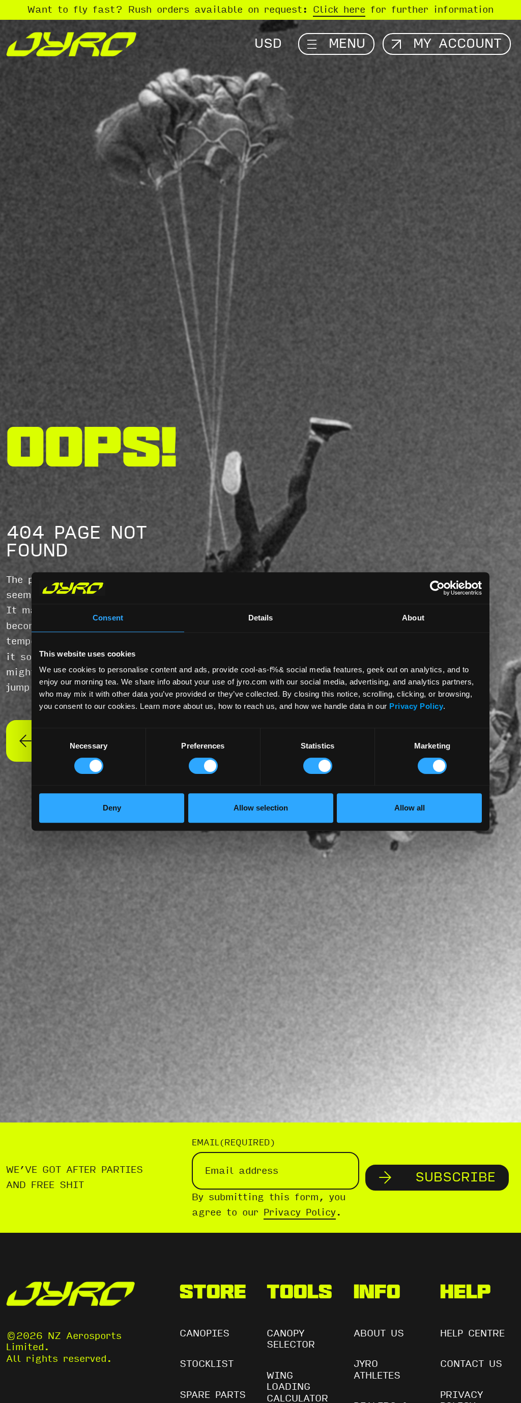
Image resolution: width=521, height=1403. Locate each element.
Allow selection (261, 807)
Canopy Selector (291, 1339)
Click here (339, 9)
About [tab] (413, 617)
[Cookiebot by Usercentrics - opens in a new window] (437, 588)
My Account (457, 43)
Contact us (471, 1363)
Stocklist (207, 1363)
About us (379, 1333)
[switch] (203, 766)
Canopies (204, 1333)
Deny (112, 807)
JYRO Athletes (377, 1369)
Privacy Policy (416, 706)
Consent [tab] (108, 617)
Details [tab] (260, 617)
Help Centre (472, 1333)
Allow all (409, 807)
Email (233, 1142)
